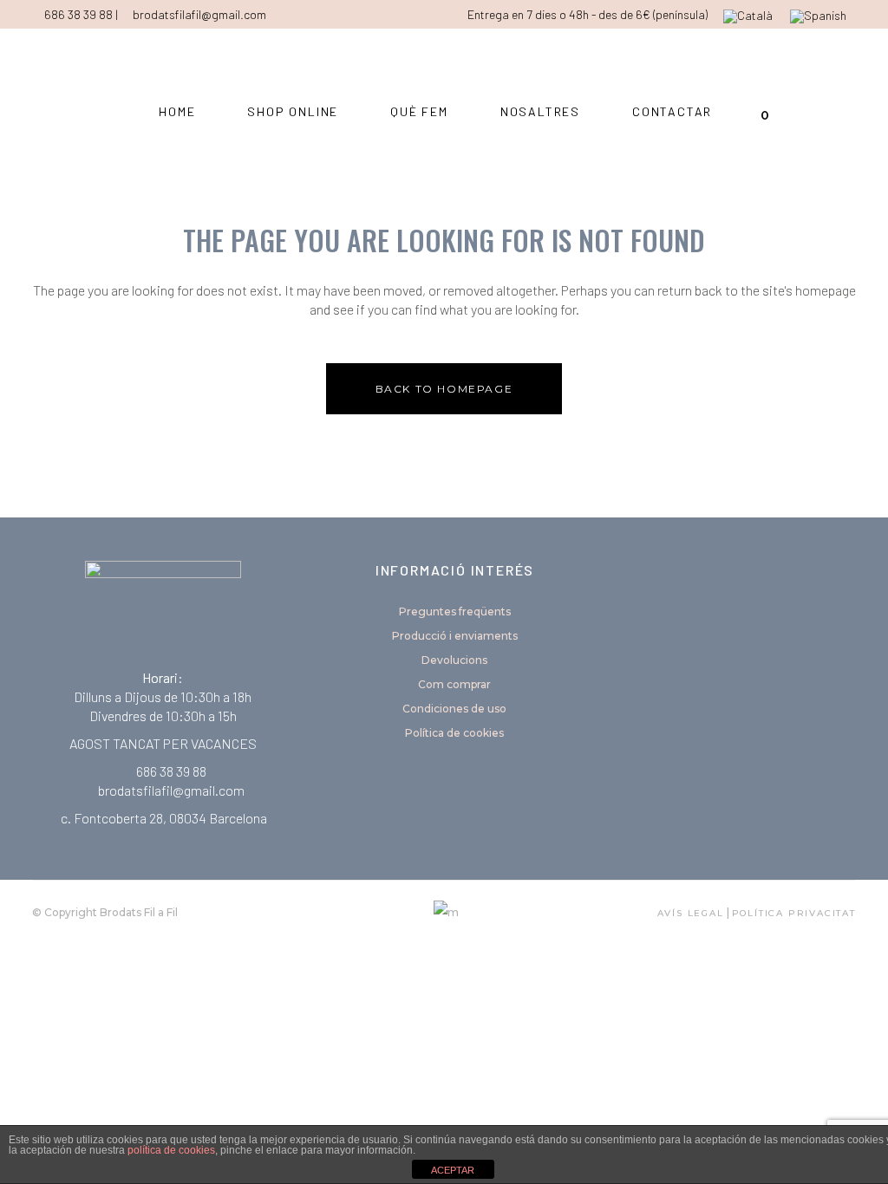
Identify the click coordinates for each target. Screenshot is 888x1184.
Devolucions (454, 660)
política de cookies (171, 1150)
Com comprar (454, 684)
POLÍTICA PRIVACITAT (794, 913)
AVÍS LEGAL (690, 913)
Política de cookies (454, 732)
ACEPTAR (452, 1170)
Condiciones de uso (454, 708)
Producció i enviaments (455, 635)
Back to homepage (444, 388)
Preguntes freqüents (455, 611)
